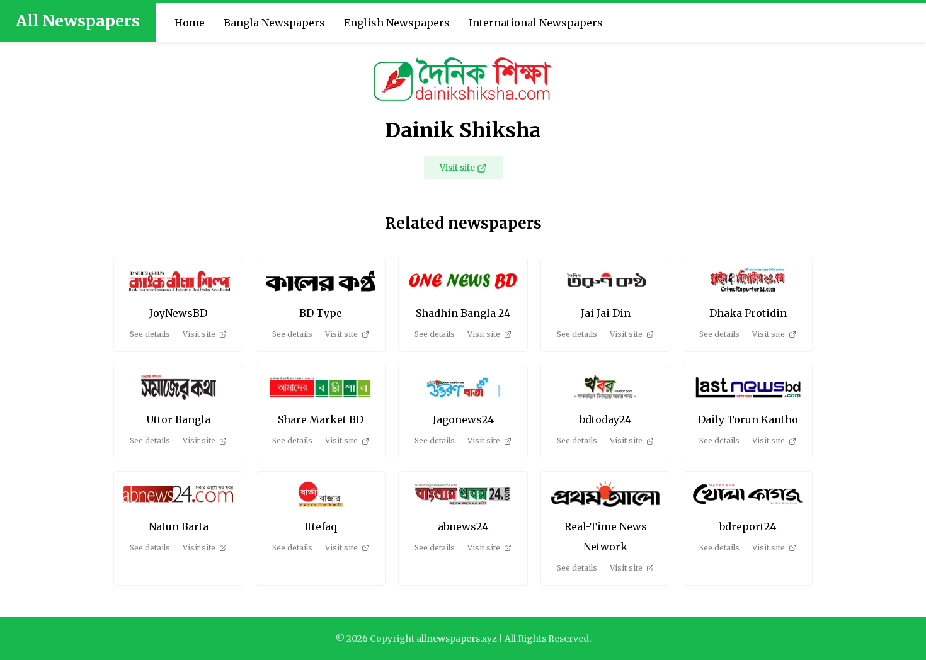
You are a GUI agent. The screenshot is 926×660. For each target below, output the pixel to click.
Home (189, 22)
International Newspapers (536, 22)
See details (150, 334)
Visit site (457, 167)
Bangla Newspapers (274, 22)
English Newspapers (397, 22)
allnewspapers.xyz (456, 638)
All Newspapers (78, 21)
